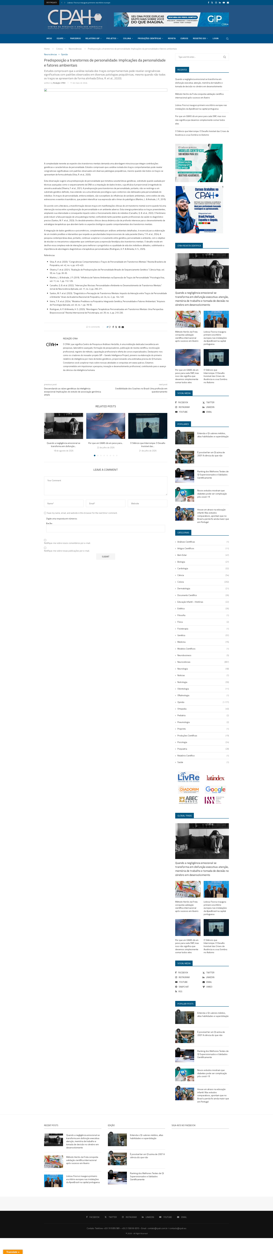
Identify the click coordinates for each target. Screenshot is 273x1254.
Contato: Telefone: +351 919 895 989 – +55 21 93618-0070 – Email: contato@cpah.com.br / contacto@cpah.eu (136, 1228)
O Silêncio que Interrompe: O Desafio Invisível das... (147, 444)
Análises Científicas (203, 541)
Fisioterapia (203, 628)
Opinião (203, 702)
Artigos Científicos (203, 548)
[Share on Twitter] (116, 327)
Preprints (203, 728)
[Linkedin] (220, 2)
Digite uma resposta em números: (61, 518)
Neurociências (75, 48)
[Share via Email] (123, 327)
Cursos (184, 38)
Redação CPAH (59, 82)
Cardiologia (203, 568)
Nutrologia (203, 682)
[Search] (227, 38)
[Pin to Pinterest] (119, 327)
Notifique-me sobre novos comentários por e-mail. (67, 543)
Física (203, 621)
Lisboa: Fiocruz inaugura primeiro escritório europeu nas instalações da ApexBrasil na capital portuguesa (215, 338)
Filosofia (203, 615)
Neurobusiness (203, 655)
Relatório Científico (203, 755)
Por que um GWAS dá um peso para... (83, 2)
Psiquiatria (203, 748)
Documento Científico (203, 595)
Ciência (203, 575)
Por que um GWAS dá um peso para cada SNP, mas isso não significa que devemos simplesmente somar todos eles (200, 120)
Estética (203, 608)
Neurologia (203, 668)
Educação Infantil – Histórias (203, 601)
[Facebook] (208, 2)
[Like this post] (110, 327)
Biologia (203, 561)
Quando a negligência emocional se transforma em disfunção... (63, 444)
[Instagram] (216, 2)
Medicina (203, 641)
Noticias (203, 675)
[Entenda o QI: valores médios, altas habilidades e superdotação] (184, 438)
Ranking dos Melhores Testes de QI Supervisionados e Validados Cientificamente (213, 474)
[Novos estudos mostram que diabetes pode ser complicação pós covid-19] (184, 495)
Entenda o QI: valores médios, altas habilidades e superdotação (213, 435)
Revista (172, 38)
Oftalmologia (203, 695)
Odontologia (203, 688)
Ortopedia (203, 708)
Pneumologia (203, 722)
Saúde (203, 762)
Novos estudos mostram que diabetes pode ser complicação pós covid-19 (212, 493)
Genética (203, 635)
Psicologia (203, 742)
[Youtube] (224, 2)
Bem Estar (203, 555)
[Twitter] (212, 2)
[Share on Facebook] (113, 327)
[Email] (228, 2)
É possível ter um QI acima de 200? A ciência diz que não (211, 454)
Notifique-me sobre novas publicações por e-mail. (67, 551)
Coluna (127, 38)
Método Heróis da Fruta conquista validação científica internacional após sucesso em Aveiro (186, 336)
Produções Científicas (149, 38)
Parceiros (75, 38)
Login (215, 38)
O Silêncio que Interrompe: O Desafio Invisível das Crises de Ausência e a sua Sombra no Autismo (215, 376)
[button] (62, 2)
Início (49, 38)
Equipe (60, 38)
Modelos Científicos (203, 648)
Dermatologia (203, 588)
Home (47, 48)
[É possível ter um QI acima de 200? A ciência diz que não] (184, 457)
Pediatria (203, 715)
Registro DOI (199, 38)
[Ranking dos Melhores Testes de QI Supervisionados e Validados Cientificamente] (184, 476)
